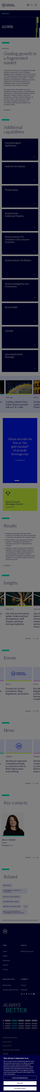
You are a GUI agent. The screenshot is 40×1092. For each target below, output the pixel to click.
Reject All (20, 1083)
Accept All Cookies (19, 1088)
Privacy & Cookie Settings (20, 1077)
